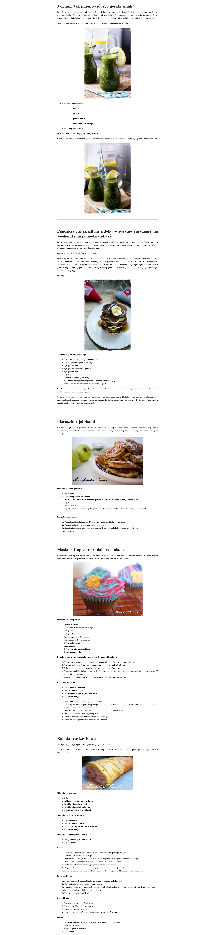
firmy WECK (92, 133)
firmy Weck (93, 23)
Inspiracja (61, 275)
